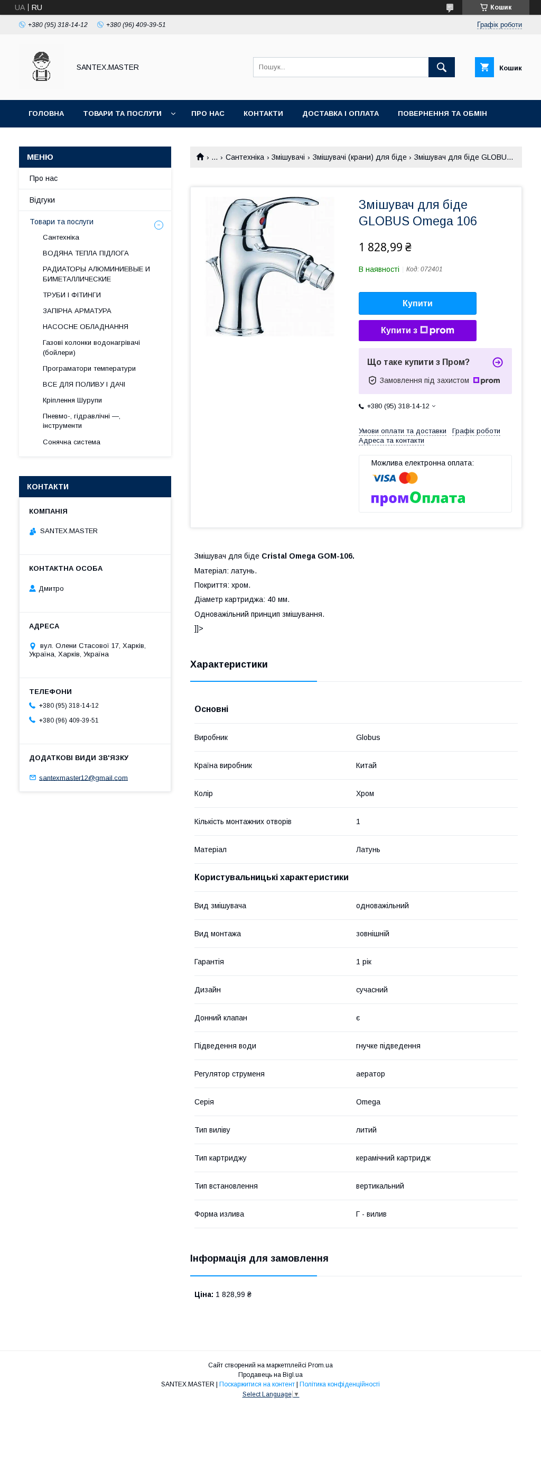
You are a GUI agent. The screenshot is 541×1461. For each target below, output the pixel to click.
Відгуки (42, 200)
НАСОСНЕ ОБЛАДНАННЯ (85, 327)
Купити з (399, 330)
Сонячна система (71, 442)
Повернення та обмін (442, 113)
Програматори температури (89, 368)
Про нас (208, 113)
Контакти (263, 113)
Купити (418, 303)
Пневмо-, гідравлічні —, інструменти (81, 421)
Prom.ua (320, 1365)
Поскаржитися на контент (257, 1384)
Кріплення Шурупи (72, 400)
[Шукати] (441, 67)
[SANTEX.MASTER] (41, 86)
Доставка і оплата (340, 113)
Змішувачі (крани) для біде (360, 157)
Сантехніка (245, 157)
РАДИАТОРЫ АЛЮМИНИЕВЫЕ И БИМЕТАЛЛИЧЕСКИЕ (96, 273)
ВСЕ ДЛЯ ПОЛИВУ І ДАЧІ (84, 384)
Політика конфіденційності (340, 1384)
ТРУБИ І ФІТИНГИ (72, 295)
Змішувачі (288, 157)
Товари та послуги (122, 113)
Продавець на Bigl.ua (270, 1374)
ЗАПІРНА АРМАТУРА (77, 311)
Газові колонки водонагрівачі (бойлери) (91, 347)
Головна (46, 113)
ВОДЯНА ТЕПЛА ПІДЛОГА (86, 253)
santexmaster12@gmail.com (83, 777)
